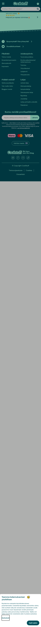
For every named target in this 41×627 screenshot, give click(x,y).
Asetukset (5, 618)
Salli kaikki (33, 623)
